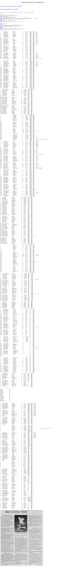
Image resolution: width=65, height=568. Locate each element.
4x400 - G (2, 29)
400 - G (1, 24)
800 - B (1, 17)
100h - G (1, 27)
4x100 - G (2, 28)
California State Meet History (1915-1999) (9, 9)
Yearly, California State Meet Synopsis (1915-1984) (11, 6)
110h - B (1, 19)
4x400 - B (2, 21)
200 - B (1, 15)
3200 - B (1, 18)
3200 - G (1, 26)
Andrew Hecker (14, 12)
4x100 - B (2, 20)
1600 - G (1, 25)
